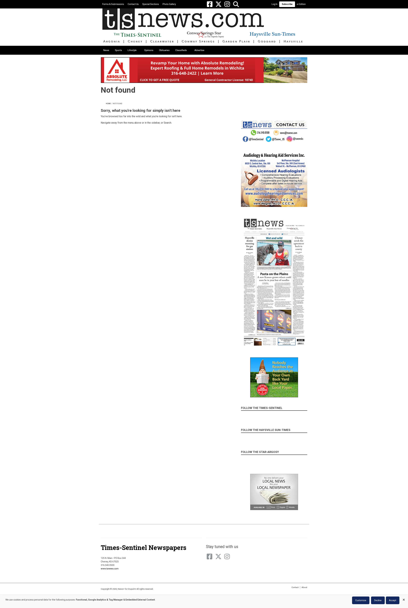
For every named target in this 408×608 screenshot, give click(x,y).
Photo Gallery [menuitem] (169, 4)
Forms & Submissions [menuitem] (113, 4)
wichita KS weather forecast (296, 105)
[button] (236, 4)
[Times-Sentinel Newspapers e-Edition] (274, 281)
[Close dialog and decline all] (403, 598)
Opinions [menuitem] (148, 50)
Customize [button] (360, 600)
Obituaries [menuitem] (164, 50)
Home (108, 103)
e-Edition (301, 4)
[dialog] (204, 601)
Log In (274, 4)
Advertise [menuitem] (199, 50)
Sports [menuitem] (118, 50)
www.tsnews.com (110, 568)
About (304, 587)
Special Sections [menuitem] (150, 4)
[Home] (203, 25)
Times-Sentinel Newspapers (143, 547)
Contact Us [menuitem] (133, 4)
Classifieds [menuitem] (181, 50)
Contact (295, 587)
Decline (378, 600)
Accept (392, 600)
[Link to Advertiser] (204, 70)
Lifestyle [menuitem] (132, 50)
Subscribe (287, 4)
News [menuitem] (106, 50)
